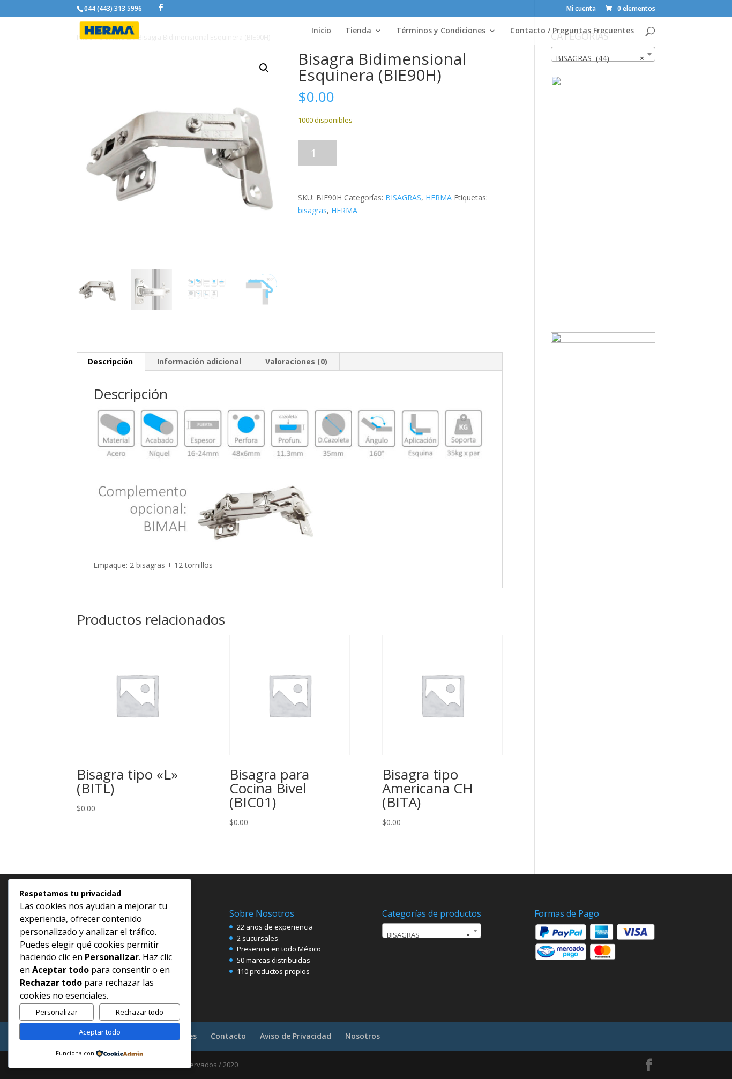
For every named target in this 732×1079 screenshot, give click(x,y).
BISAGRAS (403, 197)
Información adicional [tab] (199, 361)
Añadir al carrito (400, 153)
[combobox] (603, 54)
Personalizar (57, 1012)
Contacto (228, 1036)
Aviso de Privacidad (295, 1036)
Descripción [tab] (110, 361)
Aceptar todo (100, 1032)
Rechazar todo (139, 1012)
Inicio (321, 31)
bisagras (312, 210)
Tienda (358, 31)
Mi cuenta (581, 9)
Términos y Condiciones (440, 31)
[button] (264, 68)
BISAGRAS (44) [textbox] (600, 58)
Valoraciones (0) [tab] (296, 361)
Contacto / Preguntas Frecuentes (572, 31)
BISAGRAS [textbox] (428, 935)
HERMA (438, 197)
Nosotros (362, 1036)
